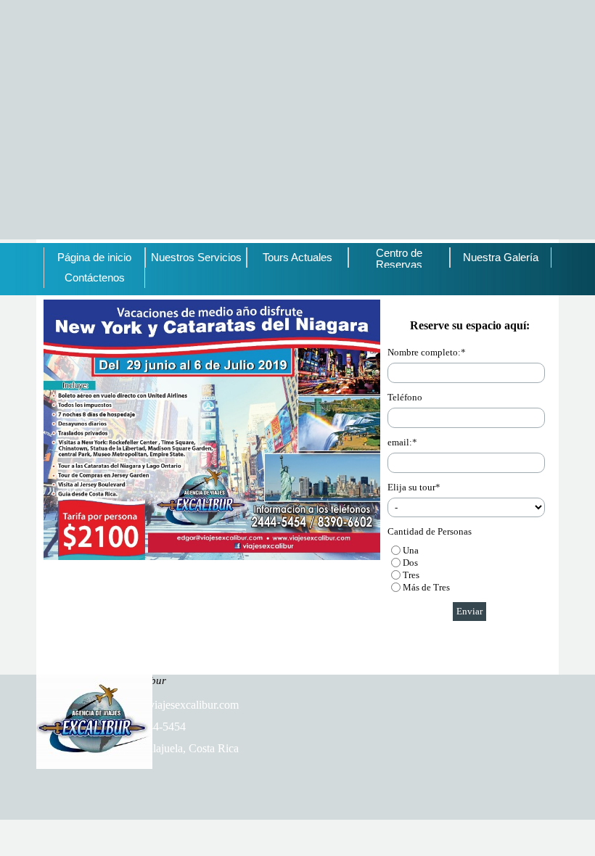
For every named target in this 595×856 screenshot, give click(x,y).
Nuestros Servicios (196, 257)
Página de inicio (94, 257)
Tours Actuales (297, 257)
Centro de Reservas (399, 259)
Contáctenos (95, 278)
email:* (402, 442)
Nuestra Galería (500, 257)
